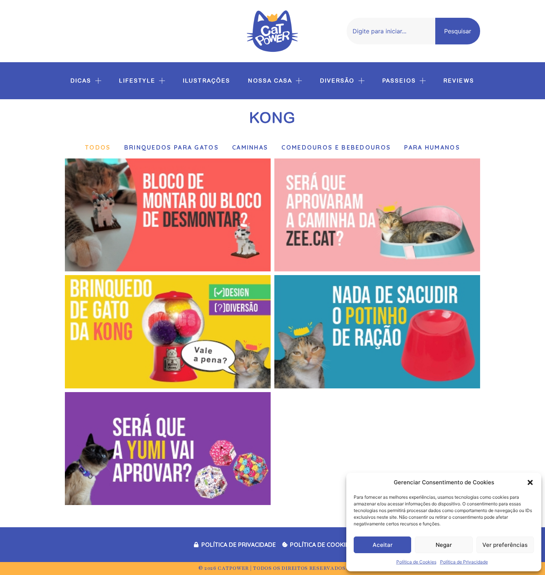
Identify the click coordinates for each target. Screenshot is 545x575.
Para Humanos (432, 147)
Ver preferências (505, 544)
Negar (444, 544)
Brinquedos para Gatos (171, 147)
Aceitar (383, 544)
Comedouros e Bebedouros (336, 147)
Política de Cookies (416, 562)
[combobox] (391, 31)
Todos (98, 147)
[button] (530, 482)
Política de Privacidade (464, 562)
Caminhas (250, 147)
